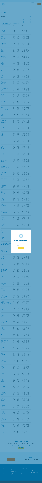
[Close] (30, 230)
